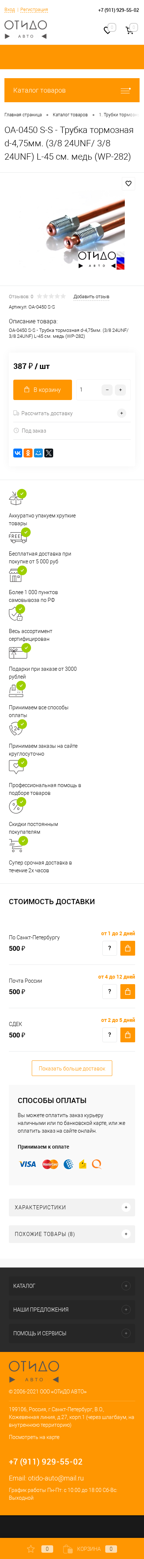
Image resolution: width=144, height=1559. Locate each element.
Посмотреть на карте (34, 1437)
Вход (9, 9)
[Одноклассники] (28, 453)
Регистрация (34, 9)
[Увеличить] (72, 230)
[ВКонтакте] (17, 453)
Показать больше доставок (72, 1069)
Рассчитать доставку (47, 413)
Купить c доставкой (127, 948)
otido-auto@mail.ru (56, 1478)
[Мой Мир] (38, 453)
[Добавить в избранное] (128, 183)
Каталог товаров (39, 90)
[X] (48, 453)
